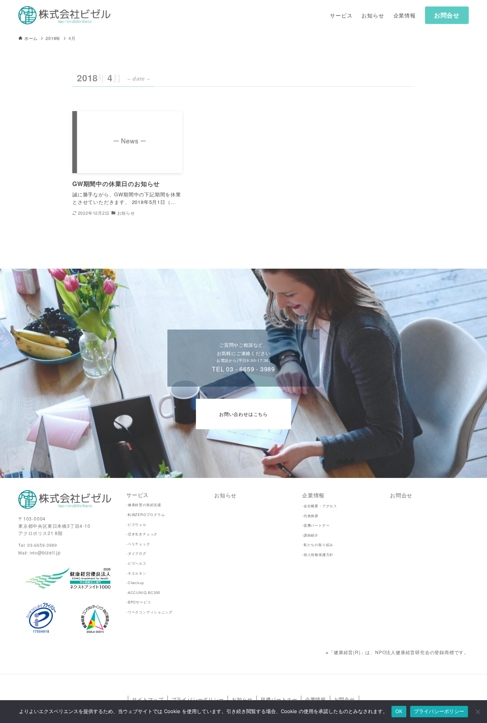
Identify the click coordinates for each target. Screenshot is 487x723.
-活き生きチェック (142, 534)
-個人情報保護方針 (317, 554)
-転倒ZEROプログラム (145, 514)
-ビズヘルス (136, 563)
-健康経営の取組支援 (143, 504)
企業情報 (313, 495)
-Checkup (135, 582)
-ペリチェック (138, 543)
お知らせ (225, 495)
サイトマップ (148, 699)
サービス (137, 494)
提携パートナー (279, 699)
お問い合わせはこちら (243, 414)
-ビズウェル (136, 524)
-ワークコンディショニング (149, 612)
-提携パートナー (315, 525)
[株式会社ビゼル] (64, 15)
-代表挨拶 (310, 515)
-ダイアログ (136, 553)
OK (399, 711)
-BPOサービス (138, 602)
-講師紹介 (310, 535)
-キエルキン (136, 573)
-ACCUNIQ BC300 (143, 592)
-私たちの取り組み (317, 544)
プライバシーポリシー (198, 699)
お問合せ (447, 15)
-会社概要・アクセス (319, 505)
